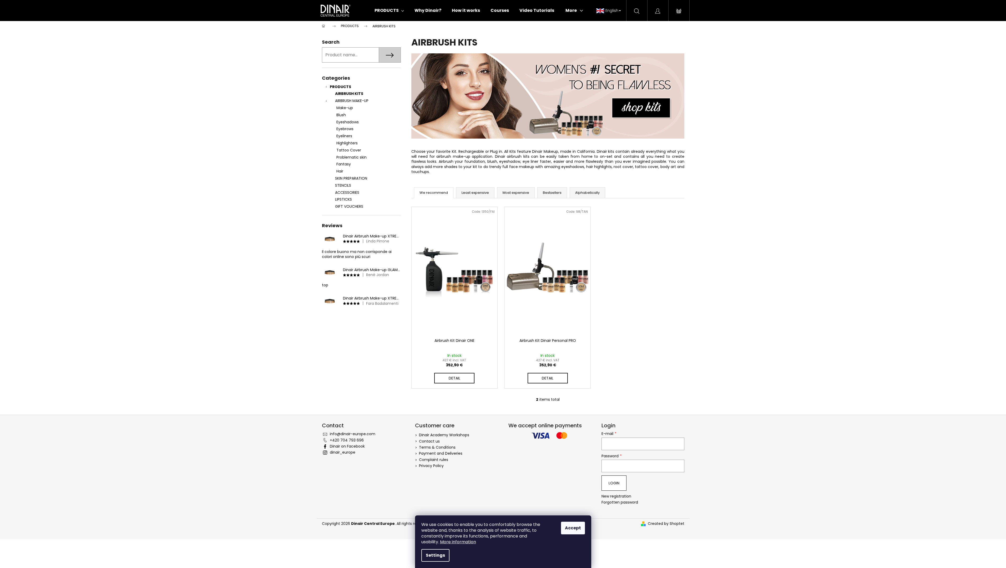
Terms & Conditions (437, 447)
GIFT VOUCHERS (349, 206)
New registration (616, 496)
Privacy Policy (431, 465)
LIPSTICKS (343, 199)
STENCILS (343, 185)
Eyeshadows (347, 122)
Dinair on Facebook (347, 446)
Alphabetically (587, 192)
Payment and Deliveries (440, 453)
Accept (573, 528)
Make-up (344, 107)
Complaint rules (433, 459)
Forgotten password (619, 502)
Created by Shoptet (666, 523)
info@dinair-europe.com (352, 434)
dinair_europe (342, 452)
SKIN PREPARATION (351, 178)
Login (614, 483)
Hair (339, 171)
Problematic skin (351, 157)
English (611, 10)
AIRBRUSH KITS (349, 93)
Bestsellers (552, 192)
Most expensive (516, 192)
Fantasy (343, 164)
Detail (454, 378)
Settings (435, 555)
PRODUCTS (340, 86)
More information (458, 542)
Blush (341, 115)
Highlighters (347, 143)
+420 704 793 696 (347, 440)
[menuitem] (389, 10)
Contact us (429, 441)
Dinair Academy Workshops (444, 435)
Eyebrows (344, 128)
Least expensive (475, 192)
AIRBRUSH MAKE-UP (351, 100)
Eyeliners (344, 136)
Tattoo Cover (348, 150)
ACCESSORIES (347, 192)
